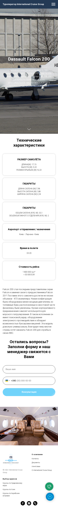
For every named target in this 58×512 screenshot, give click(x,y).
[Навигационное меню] (53, 4)
